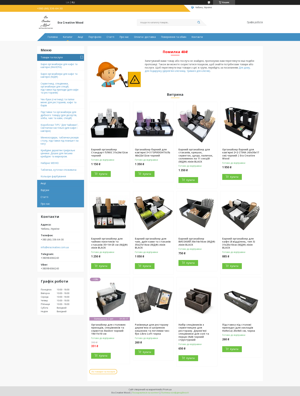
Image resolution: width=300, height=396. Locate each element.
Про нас (124, 37)
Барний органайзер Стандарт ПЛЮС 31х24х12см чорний (109, 152)
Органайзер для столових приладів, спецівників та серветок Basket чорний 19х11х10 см (108, 329)
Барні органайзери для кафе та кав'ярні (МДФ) (59, 75)
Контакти (197, 37)
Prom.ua (167, 389)
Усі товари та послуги (103, 371)
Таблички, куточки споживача (58, 169)
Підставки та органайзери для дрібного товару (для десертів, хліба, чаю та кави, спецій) (59, 115)
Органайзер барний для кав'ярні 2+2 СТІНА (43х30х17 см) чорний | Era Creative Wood (240, 154)
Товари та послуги (52, 57)
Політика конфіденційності (175, 392)
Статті (110, 37)
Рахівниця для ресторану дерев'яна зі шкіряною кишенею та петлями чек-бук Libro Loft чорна (152, 329)
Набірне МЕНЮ (50, 163)
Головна (53, 37)
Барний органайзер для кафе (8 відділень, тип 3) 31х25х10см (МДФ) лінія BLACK (238, 243)
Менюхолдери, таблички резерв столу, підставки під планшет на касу (60, 140)
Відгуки (45, 190)
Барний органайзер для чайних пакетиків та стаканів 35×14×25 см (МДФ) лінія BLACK (109, 243)
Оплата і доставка (145, 37)
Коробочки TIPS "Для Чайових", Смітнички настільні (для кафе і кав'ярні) (59, 128)
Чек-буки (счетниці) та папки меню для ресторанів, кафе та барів (58, 102)
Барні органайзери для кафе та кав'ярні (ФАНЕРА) (59, 65)
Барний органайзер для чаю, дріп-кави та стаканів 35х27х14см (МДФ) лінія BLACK (153, 243)
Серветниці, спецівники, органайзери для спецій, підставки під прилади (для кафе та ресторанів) (59, 88)
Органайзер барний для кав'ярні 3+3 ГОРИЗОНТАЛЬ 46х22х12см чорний (152, 152)
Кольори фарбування (53, 176)
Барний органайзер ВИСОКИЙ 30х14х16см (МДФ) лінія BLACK (196, 241)
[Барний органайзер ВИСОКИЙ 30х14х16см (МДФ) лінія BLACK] (197, 213)
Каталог (68, 37)
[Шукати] (198, 22)
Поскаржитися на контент (145, 392)
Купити (103, 174)
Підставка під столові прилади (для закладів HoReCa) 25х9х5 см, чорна (238, 327)
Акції (80, 37)
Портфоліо (94, 37)
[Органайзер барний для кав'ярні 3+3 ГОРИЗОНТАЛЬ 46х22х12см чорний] (153, 123)
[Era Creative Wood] (46, 22)
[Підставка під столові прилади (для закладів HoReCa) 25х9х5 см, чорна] (240, 299)
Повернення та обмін (173, 37)
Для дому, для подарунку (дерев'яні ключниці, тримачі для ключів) (198, 69)
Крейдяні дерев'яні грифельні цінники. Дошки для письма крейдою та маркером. (58, 153)
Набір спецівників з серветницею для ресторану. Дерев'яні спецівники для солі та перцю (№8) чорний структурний (193, 332)
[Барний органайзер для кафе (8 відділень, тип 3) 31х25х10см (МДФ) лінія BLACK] (240, 213)
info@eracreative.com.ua (55, 247)
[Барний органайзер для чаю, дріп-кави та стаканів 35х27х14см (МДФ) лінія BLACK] (153, 213)
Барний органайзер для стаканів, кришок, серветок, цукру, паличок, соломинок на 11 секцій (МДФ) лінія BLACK (195, 155)
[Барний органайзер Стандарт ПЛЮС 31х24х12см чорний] (109, 123)
